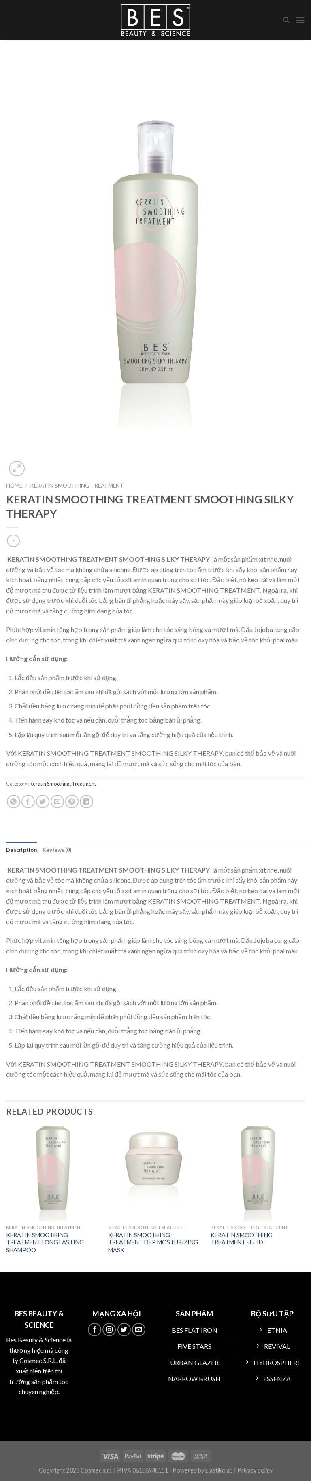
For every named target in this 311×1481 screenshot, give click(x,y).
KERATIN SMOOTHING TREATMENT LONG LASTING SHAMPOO (45, 1242)
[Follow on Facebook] (94, 1329)
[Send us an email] (138, 1329)
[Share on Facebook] (28, 801)
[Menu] (300, 20)
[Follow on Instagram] (109, 1329)
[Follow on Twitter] (124, 1329)
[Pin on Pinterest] (72, 801)
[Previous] (6, 1198)
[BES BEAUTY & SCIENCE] (155, 20)
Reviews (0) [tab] (57, 850)
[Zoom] (17, 469)
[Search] (286, 20)
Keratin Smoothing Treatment (77, 485)
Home (14, 485)
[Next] (304, 1198)
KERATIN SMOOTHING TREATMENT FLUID (242, 1239)
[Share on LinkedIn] (86, 801)
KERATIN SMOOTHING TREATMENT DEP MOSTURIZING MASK (153, 1242)
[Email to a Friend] (57, 801)
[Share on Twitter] (42, 801)
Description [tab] (21, 850)
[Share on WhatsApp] (13, 801)
